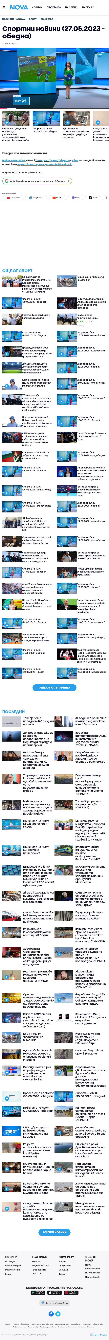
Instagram (41, 160)
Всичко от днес (13, 1265)
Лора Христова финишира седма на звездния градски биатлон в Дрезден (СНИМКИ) (37, 588)
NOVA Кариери (92, 1272)
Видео (8, 1274)
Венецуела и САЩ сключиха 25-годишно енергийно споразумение (90, 1019)
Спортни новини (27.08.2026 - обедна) (88, 418)
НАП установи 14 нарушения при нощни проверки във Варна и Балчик (38, 1168)
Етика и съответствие (67, 1327)
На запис (71, 7)
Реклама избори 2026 (21, 1324)
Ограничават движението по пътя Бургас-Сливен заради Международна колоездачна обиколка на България (90, 1076)
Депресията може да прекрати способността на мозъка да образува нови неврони (38, 739)
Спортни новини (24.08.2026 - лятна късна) (91, 519)
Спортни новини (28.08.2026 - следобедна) (91, 349)
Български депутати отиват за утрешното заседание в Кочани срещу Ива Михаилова (90, 874)
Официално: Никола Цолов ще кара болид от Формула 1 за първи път (36, 540)
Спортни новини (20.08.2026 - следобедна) (91, 670)
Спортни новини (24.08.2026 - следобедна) (91, 538)
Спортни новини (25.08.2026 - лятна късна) (36, 488)
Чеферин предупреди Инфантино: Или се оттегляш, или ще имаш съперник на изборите (35, 557)
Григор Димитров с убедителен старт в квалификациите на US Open (89, 491)
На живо (88, 7)
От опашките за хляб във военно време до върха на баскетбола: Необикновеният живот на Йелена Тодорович (91, 473)
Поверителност (19, 1327)
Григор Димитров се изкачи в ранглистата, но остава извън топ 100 (91, 555)
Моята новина (12, 1270)
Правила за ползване (48, 1327)
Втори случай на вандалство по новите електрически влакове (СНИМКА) (88, 853)
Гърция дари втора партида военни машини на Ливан (89, 915)
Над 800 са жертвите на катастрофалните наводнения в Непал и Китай (90, 1170)
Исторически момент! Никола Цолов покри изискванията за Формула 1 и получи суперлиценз (37, 421)
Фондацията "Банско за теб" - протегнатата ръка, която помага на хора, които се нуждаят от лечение (38, 1211)
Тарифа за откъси (62, 1324)
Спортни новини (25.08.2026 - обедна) (88, 504)
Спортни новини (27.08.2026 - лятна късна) (91, 381)
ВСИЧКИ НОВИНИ (54, 1232)
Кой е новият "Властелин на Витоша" (90, 278)
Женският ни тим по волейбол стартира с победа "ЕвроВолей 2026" (36, 637)
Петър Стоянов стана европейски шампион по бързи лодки (90, 571)
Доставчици (75, 1324)
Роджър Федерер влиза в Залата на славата (36, 316)
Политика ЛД (33, 1327)
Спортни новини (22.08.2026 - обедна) (34, 620)
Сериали (63, 1270)
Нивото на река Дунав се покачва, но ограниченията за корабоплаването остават (90, 1150)
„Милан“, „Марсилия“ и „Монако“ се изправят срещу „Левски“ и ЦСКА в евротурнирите (36, 368)
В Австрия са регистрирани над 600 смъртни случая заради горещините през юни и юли (37, 807)
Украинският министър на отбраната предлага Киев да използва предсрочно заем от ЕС (90, 979)
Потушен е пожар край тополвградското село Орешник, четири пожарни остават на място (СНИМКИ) (89, 784)
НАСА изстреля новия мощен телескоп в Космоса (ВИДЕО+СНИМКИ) (38, 976)
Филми (62, 1274)
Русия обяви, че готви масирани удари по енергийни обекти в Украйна (38, 1055)
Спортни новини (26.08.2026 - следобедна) (91, 453)
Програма (54, 7)
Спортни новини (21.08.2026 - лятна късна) (91, 620)
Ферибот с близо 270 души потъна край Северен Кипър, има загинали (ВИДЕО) (90, 999)
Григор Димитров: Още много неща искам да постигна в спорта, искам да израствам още (37, 352)
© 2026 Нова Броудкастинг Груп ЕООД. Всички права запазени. (25, 1335)
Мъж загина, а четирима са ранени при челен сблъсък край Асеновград (90, 1208)
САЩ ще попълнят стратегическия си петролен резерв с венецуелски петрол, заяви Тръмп (90, 898)
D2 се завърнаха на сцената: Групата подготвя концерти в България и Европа (38, 1188)
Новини (37, 7)
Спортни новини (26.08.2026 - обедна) (34, 469)
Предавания (65, 1265)
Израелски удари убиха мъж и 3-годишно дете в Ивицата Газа (87, 1038)
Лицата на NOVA (40, 1265)
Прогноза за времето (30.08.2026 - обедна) (38, 1094)
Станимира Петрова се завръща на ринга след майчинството (35, 455)
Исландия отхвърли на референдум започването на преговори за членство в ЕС (37, 1073)
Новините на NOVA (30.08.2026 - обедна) (38, 1109)
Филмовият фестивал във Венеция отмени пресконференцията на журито (38, 917)
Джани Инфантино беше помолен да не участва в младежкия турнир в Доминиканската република (91, 606)
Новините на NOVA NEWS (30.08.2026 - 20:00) (36, 824)
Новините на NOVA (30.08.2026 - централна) (36, 850)
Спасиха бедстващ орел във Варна (89, 1052)
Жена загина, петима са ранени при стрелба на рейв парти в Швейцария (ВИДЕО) (90, 1189)
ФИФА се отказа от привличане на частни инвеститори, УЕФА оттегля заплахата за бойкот (35, 439)
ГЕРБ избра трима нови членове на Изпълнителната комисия (35, 1132)
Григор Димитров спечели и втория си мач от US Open (91, 436)
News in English (92, 1277)
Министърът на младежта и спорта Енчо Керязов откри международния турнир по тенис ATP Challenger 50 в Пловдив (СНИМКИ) (37, 284)
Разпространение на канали (42, 1324)
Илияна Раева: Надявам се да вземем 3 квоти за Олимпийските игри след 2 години (37, 604)
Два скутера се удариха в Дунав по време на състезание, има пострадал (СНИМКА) (90, 955)
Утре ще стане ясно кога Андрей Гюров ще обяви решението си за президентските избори (38, 783)
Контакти (87, 1324)
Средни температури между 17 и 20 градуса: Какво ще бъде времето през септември (38, 1000)
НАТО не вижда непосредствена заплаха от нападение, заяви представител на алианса (36, 760)
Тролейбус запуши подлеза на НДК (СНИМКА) (88, 804)
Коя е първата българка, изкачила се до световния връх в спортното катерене (91, 303)
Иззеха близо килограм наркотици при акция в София (38, 932)
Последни (10, 1261)
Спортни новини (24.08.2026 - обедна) (34, 570)
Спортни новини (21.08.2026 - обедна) (33, 651)
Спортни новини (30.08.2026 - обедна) (34, 300)
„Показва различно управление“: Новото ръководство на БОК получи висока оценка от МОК (36, 524)
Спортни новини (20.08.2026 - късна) (33, 670)
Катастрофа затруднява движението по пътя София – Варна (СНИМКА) (90, 1114)
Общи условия (98, 1324)
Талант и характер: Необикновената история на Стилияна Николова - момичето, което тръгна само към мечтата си (91, 656)
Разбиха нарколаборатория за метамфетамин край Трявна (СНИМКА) (37, 1150)
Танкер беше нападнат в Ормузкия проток (38, 721)
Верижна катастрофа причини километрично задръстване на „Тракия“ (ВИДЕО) (90, 739)
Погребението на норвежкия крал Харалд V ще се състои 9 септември (90, 757)
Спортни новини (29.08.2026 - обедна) (34, 334)
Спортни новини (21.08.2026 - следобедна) (91, 636)
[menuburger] (4, 7)
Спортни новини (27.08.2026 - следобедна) (91, 396)
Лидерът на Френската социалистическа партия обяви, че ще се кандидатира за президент (37, 956)
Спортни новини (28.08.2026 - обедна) (88, 365)
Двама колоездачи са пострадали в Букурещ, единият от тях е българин (38, 897)
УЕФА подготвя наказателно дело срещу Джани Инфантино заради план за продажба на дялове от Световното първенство (36, 402)
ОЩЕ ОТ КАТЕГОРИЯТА (54, 687)
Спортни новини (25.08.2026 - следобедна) (36, 504)
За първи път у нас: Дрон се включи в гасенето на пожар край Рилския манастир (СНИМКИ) (90, 935)
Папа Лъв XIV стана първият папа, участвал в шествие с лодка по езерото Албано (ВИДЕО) (38, 1020)
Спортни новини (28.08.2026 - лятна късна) (91, 334)
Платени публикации (86, 1327)
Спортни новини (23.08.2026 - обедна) (88, 585)
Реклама (7, 1324)
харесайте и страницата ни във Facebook (44, 164)
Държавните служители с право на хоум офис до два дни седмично (90, 1132)
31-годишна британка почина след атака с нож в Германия (90, 721)
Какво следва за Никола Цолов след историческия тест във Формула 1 (36, 383)
